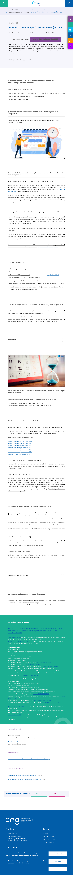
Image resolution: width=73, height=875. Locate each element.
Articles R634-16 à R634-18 (50, 666)
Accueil (8, 10)
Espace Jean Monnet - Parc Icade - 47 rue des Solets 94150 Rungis (29, 759)
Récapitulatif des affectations (18, 576)
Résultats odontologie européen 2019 (19, 454)
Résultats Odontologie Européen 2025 (20, 441)
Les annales (12, 340)
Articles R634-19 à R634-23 (30, 675)
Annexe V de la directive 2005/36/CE (19, 641)
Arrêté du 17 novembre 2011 (16, 706)
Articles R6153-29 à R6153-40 (43, 700)
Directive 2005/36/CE (14, 637)
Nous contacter (48, 842)
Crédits (45, 833)
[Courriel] (20, 59)
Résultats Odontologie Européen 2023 (20, 445)
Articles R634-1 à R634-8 (44, 662)
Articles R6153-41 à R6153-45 (50, 702)
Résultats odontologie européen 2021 (19, 450)
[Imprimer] (17, 59)
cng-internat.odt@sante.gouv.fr (18, 744)
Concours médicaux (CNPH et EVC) (19, 12)
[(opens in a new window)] (70, 19)
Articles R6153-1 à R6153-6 (41, 694)
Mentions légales (49, 839)
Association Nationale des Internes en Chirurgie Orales (25, 779)
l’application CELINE (53, 275)
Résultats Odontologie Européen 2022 (20, 448)
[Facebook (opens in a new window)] (27, 59)
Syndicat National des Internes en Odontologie (22, 776)
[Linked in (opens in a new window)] (23, 59)
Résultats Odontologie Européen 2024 (20, 443)
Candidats (15, 10)
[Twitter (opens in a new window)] (30, 59)
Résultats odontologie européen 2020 (20, 452)
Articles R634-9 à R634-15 (33, 664)
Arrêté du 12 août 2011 (14, 715)
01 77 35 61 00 (12, 833)
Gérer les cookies (49, 836)
